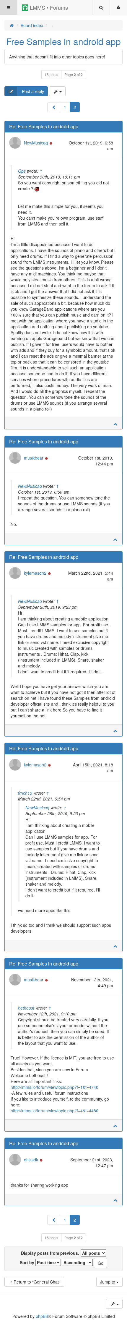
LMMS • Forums (48, 7)
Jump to (108, 1282)
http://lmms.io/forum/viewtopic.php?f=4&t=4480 (54, 1111)
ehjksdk (31, 1160)
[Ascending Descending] (77, 1262)
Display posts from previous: (51, 1253)
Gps (22, 171)
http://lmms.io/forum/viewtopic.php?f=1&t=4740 (54, 1087)
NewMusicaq (36, 143)
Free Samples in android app (63, 41)
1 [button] (65, 107)
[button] (53, 107)
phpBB (42, 1316)
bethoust (26, 1008)
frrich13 (25, 793)
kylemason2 (35, 573)
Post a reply (32, 91)
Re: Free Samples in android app (43, 126)
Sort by (27, 1262)
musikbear (33, 458)
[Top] (115, 424)
